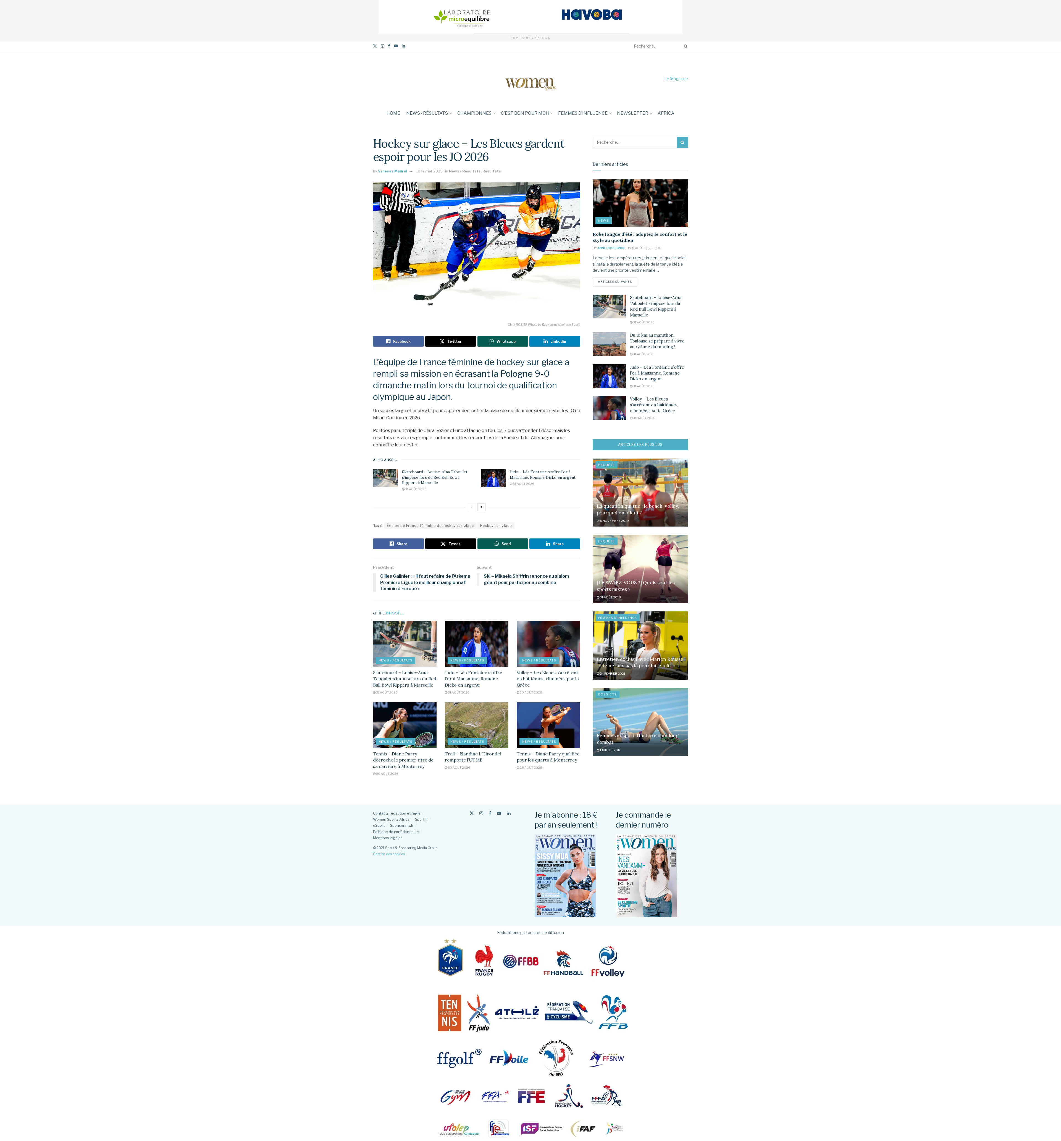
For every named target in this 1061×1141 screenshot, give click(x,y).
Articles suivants (617, 281)
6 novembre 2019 (614, 521)
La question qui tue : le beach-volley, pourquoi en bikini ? (638, 509)
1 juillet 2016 (610, 750)
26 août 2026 (530, 768)
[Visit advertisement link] (530, 16)
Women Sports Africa (391, 819)
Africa (666, 113)
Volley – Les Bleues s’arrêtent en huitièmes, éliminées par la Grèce (548, 679)
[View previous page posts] (472, 507)
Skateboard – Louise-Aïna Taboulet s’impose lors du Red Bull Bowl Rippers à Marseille (435, 477)
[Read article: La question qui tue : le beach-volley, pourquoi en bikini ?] (640, 493)
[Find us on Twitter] (375, 46)
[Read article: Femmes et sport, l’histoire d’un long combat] (640, 722)
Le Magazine (676, 78)
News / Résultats (427, 113)
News (603, 221)
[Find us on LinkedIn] (403, 46)
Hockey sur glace (496, 526)
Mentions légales (388, 838)
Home (393, 113)
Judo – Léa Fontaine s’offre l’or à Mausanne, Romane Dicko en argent (543, 474)
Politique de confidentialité (396, 831)
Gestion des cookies (389, 854)
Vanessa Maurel (392, 171)
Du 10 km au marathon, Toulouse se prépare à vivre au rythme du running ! (657, 341)
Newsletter (632, 113)
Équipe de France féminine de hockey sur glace (430, 526)
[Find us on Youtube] (396, 46)
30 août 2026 (530, 692)
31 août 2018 (610, 597)
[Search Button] (684, 46)
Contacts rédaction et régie (397, 813)
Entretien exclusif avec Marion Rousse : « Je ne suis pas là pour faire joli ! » (640, 662)
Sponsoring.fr (402, 825)
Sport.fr (421, 819)
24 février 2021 (612, 674)
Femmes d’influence (583, 113)
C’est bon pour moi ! (525, 113)
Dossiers (607, 694)
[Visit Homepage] (530, 78)
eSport (379, 825)
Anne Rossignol (611, 248)
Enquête (606, 465)
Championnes (474, 113)
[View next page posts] (481, 507)
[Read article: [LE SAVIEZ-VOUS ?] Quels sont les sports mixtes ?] (640, 569)
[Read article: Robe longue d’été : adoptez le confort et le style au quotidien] (640, 203)
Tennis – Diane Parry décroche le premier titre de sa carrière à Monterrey (403, 760)
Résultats (491, 171)
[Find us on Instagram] (382, 46)
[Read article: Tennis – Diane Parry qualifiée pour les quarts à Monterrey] (548, 725)
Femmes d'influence (617, 618)
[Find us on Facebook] (389, 46)
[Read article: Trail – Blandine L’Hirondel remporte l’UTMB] (476, 725)
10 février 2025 (429, 171)
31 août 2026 (416, 489)
